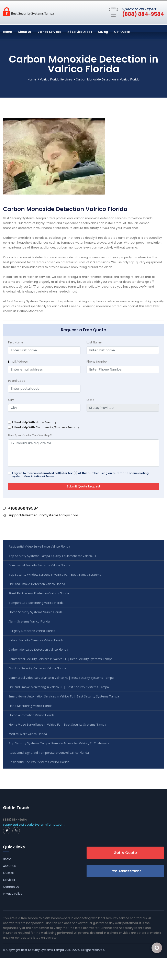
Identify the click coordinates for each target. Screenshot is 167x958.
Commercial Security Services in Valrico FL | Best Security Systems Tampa (60, 659)
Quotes (8, 873)
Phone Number (97, 362)
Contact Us (11, 887)
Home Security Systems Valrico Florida (36, 612)
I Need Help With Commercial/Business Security (45, 427)
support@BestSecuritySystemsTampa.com (43, 515)
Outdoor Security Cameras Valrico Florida (37, 668)
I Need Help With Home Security (34, 422)
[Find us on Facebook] (6, 830)
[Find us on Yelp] (16, 830)
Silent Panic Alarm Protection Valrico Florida (39, 593)
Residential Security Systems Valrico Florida (39, 762)
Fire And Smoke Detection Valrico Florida (37, 584)
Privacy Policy (12, 894)
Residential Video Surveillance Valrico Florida (39, 546)
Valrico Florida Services (56, 79)
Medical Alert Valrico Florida (28, 734)
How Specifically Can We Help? (30, 435)
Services (9, 880)
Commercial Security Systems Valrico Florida (39, 565)
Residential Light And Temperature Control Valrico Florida (49, 752)
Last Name (94, 342)
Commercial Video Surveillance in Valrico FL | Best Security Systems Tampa (61, 677)
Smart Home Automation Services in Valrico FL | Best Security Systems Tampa (64, 696)
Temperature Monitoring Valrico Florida (36, 603)
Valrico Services (49, 32)
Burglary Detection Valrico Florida (32, 631)
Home (7, 32)
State (90, 400)
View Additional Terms (39, 476)
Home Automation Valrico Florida (31, 715)
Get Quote (122, 32)
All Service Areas (79, 32)
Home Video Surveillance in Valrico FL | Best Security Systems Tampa (57, 724)
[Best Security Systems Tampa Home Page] (28, 11)
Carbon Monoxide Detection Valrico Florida (38, 649)
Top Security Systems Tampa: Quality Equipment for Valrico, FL (53, 556)
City (11, 400)
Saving (103, 32)
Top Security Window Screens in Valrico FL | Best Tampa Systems (55, 574)
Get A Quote (125, 852)
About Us (25, 32)
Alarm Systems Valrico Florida (29, 621)
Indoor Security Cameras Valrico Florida (36, 640)
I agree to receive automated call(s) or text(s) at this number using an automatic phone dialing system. (80, 475)
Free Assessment (125, 870)
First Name (15, 342)
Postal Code (16, 381)
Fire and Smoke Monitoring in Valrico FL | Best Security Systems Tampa (59, 687)
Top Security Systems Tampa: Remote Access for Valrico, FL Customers (59, 743)
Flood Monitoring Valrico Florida (30, 706)
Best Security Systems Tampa (42, 950)
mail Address (18, 362)
